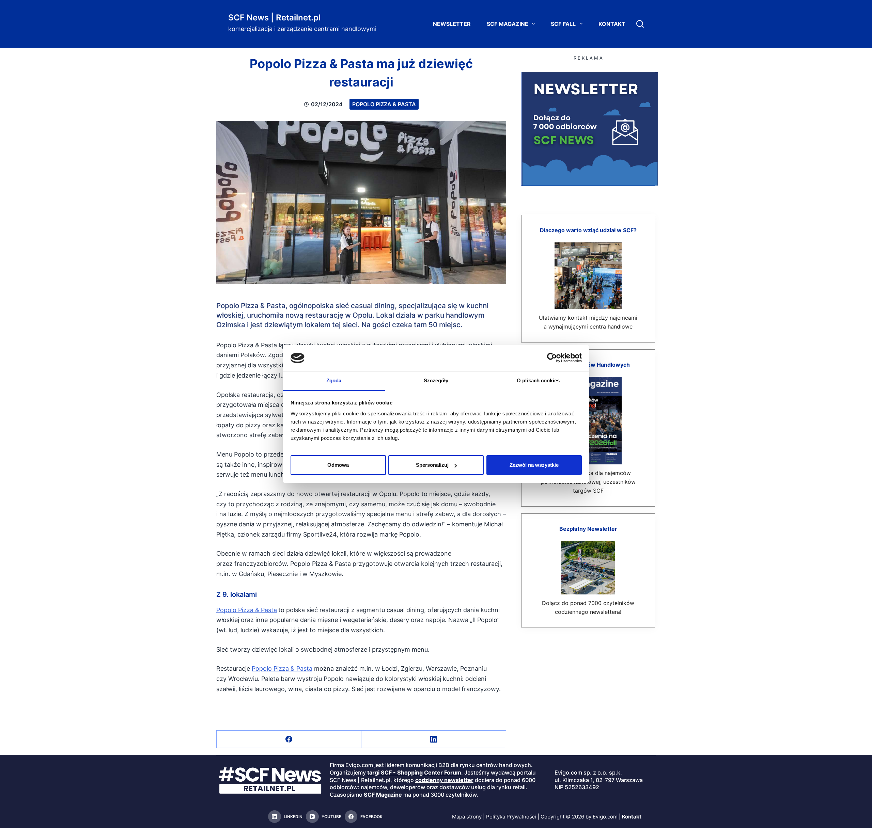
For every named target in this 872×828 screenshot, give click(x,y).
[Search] (640, 24)
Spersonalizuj (432, 465)
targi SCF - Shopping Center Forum (414, 772)
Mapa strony (467, 816)
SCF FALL (563, 23)
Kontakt (611, 23)
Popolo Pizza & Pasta (384, 104)
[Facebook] (289, 739)
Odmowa (338, 465)
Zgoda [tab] (334, 380)
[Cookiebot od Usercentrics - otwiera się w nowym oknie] (552, 358)
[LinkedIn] (433, 739)
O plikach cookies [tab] (538, 380)
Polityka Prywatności (511, 816)
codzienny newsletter (444, 780)
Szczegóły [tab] (436, 380)
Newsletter (452, 23)
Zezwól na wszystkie (534, 465)
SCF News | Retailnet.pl (274, 17)
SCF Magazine (507, 23)
